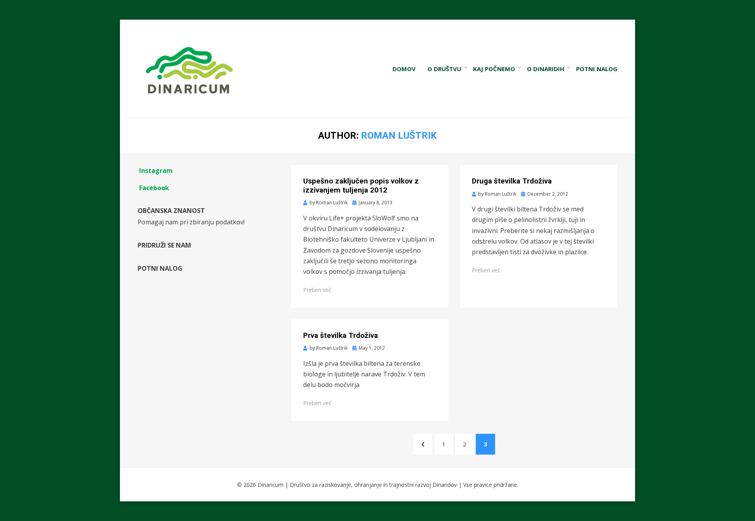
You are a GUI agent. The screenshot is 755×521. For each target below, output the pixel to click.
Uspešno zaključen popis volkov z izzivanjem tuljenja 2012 (361, 185)
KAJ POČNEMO (494, 69)
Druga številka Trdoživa (512, 180)
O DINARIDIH (545, 69)
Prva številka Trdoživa (340, 335)
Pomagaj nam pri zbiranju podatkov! (191, 222)
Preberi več (317, 290)
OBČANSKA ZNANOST (171, 210)
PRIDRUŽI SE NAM (164, 245)
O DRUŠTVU (444, 69)
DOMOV (404, 69)
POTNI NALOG (596, 69)
